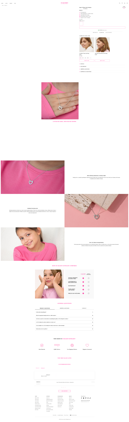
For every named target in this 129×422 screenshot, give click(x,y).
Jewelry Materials (60, 403)
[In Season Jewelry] (64, 3)
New (15, 3)
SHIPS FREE (95, 32)
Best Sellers (36, 409)
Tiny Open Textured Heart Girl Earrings (101, 53)
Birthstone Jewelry (37, 408)
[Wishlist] (122, 3)
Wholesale (70, 409)
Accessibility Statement (60, 415)
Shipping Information (49, 399)
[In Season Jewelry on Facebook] (81, 398)
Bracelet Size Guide (60, 399)
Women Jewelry (37, 403)
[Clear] (80, 58)
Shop (2, 3)
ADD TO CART (86, 60)
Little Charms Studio (38, 406)
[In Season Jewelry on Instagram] (88, 398)
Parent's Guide (71, 408)
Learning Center (71, 406)
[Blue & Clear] (85, 58)
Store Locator (71, 402)
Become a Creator (71, 399)
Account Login (48, 408)
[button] (81, 8)
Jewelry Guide (71, 405)
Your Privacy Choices (74, 415)
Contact (84, 308)
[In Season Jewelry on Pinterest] (85, 398)
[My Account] (124, 3)
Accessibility (48, 411)
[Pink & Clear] (83, 58)
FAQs (47, 402)
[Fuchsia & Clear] (88, 58)
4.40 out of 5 (48, 374)
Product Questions (45, 308)
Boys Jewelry (37, 402)
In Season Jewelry (63, 419)
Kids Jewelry (37, 399)
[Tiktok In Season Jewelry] (90, 398)
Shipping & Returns (64, 308)
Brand (11, 3)
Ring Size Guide (60, 402)
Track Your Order (48, 403)
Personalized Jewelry (38, 405)
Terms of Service (66, 415)
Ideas (69, 403)
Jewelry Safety (60, 405)
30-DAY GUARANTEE (108, 32)
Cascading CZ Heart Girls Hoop (84, 53)
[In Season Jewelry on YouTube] (83, 398)
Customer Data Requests (49, 406)
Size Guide (80, 19)
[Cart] (127, 3)
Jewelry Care (59, 406)
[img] (48, 382)
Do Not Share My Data (49, 409)
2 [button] (63, 387)
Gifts (6, 3)
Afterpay (47, 405)
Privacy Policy (54, 415)
